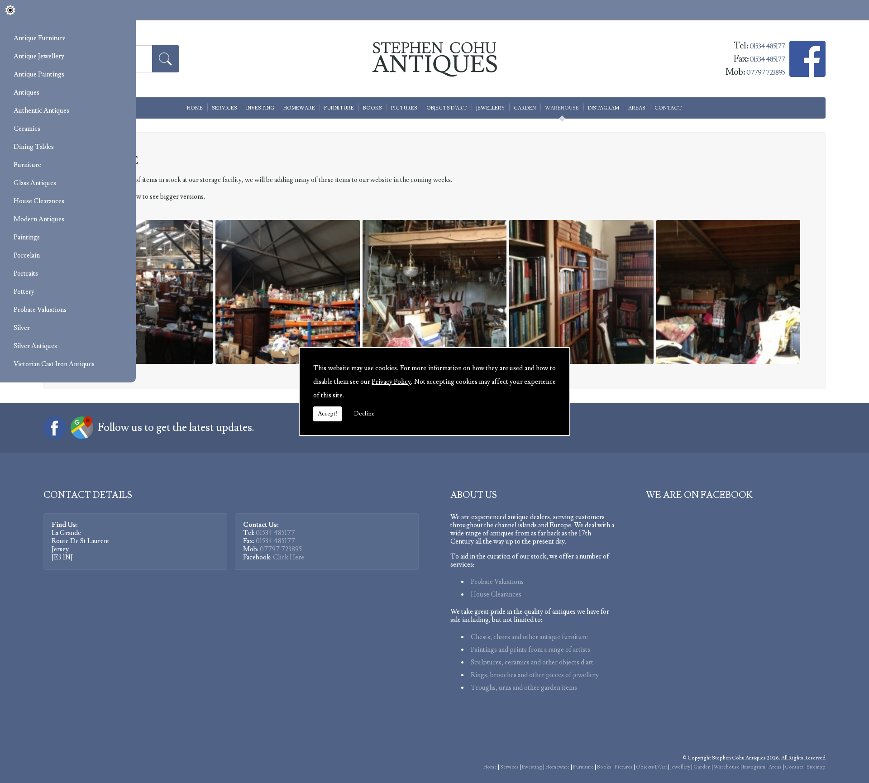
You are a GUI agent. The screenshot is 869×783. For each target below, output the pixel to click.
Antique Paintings (39, 74)
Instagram (603, 108)
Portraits (26, 273)
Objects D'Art (446, 108)
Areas (636, 108)
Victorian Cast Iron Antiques (54, 364)
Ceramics (27, 128)
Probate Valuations (40, 310)
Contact (668, 108)
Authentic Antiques (41, 110)
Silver (22, 328)
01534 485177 (767, 59)
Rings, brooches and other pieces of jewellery (535, 675)
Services (224, 108)
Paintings (27, 237)
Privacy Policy (391, 381)
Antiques (26, 92)
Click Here (288, 557)
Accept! (327, 413)
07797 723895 (281, 549)
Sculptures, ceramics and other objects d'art (532, 662)
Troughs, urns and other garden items (524, 687)
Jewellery (490, 108)
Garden (525, 108)
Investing (260, 108)
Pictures (404, 108)
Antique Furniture (40, 38)
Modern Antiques (39, 219)
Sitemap (816, 767)
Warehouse (562, 108)
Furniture (27, 165)
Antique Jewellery (39, 56)
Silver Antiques (35, 346)
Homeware (299, 108)
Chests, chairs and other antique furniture (529, 637)
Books (372, 108)
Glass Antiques (35, 183)
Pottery (24, 291)
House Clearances (39, 201)
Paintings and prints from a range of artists (530, 649)
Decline (364, 413)
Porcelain (27, 255)
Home (195, 108)
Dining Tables (34, 147)
